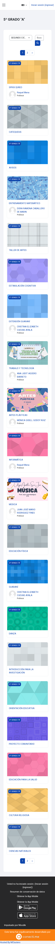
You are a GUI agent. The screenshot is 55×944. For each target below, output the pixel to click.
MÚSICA (13, 504)
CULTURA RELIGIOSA (19, 815)
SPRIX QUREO (15, 87)
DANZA (12, 633)
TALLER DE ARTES (18, 250)
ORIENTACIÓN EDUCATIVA (21, 708)
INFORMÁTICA (16, 459)
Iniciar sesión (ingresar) (42, 5)
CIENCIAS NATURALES (20, 851)
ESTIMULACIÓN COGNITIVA (22, 285)
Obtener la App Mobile (27, 896)
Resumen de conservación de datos (27, 891)
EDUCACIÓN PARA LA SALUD (23, 779)
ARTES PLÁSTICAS (18, 415)
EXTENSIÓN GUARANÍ (19, 321)
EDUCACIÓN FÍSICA (18, 551)
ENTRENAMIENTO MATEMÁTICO (24, 203)
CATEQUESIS (15, 132)
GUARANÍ (13, 587)
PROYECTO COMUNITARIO (21, 744)
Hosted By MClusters (10, 942)
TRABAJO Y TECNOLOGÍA (21, 368)
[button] (24, 5)
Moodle (22, 925)
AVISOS (12, 167)
